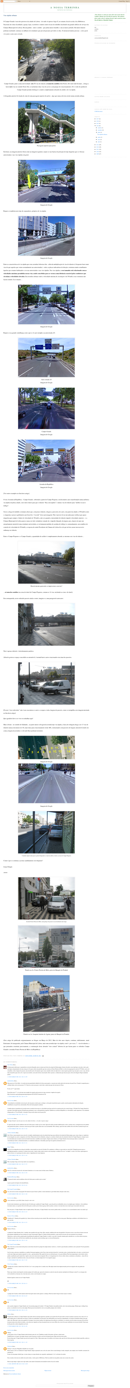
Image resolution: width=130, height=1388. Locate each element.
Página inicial (48, 1370)
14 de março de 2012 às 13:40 (17, 1194)
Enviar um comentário (8, 1368)
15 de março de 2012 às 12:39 (17, 1310)
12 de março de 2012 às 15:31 (17, 1143)
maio (99, 139)
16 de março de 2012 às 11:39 (17, 1342)
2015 (97, 123)
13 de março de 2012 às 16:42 (17, 1185)
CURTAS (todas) (98, 111)
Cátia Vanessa (10, 1264)
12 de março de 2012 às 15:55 (17, 1164)
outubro (100, 128)
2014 (97, 125)
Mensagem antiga (85, 1370)
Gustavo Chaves (11, 1216)
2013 (97, 144)
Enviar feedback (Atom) (15, 1374)
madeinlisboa (10, 1081)
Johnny (9, 1314)
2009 (97, 154)
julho (99, 132)
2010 (97, 151)
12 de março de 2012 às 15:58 (17, 1173)
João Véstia (10, 1064)
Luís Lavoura (10, 1100)
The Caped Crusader (12, 1189)
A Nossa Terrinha (65, 7)
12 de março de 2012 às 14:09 (17, 1077)
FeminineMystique (12, 1177)
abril (99, 142)
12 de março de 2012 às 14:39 (17, 1096)
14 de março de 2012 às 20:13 (17, 1283)
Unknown (9, 1346)
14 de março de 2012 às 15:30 (17, 1240)
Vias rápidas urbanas (10, 15)
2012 (97, 147)
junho (99, 137)
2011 (97, 149)
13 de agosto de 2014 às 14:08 (17, 1364)
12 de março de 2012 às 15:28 (17, 1128)
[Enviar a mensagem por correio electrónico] (42, 1055)
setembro (100, 130)
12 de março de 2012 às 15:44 (17, 1155)
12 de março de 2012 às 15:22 (17, 1114)
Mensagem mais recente (9, 1370)
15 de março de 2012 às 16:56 (17, 1326)
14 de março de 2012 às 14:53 (17, 1222)
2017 (97, 119)
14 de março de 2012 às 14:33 (17, 1212)
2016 (97, 121)
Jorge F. (9, 1147)
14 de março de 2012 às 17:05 (17, 1260)
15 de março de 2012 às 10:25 (17, 1296)
